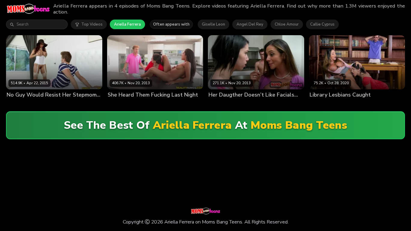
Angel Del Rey (249, 24)
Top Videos (92, 24)
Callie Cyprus (322, 24)
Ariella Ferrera (127, 24)
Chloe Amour (287, 24)
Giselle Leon (213, 24)
